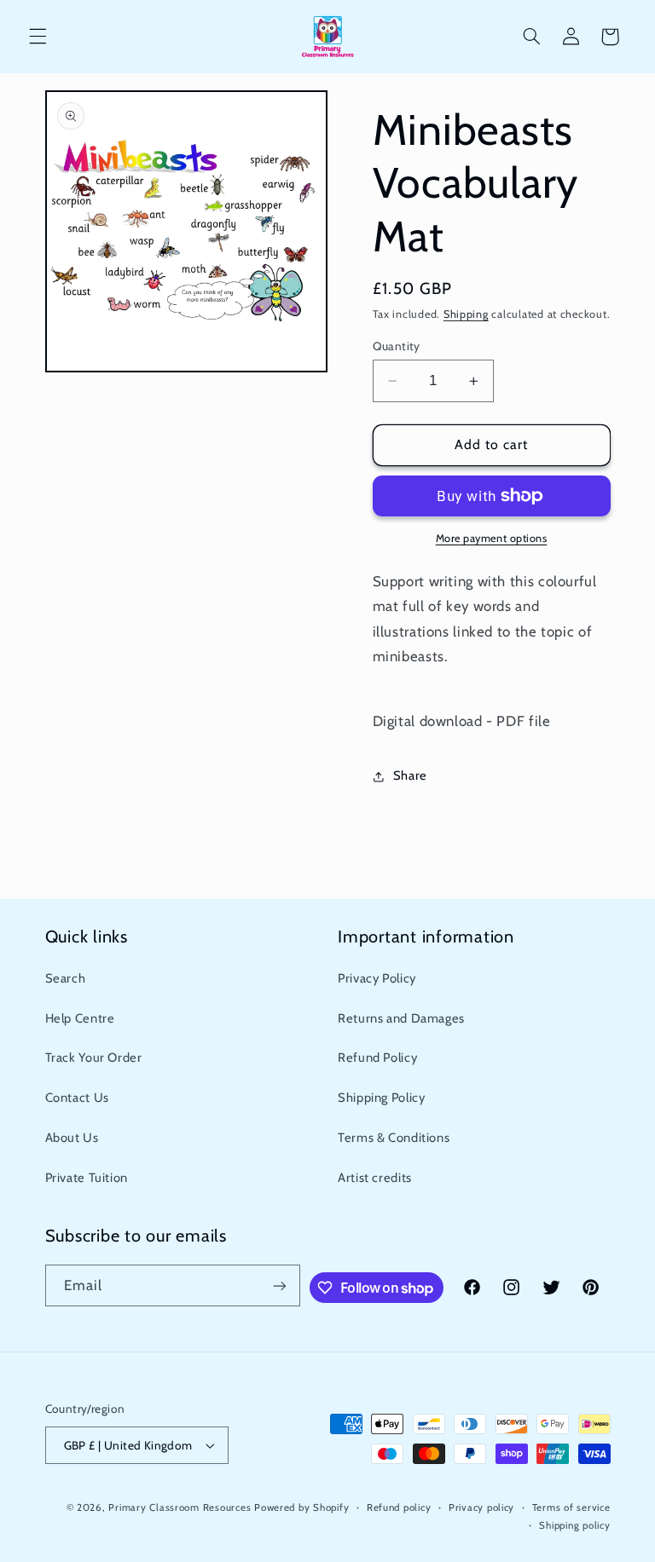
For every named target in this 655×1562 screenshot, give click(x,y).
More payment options (492, 538)
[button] (37, 36)
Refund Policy (377, 1057)
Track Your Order (93, 1057)
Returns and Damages (401, 1018)
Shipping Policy (381, 1097)
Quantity (396, 346)
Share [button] (410, 775)
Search (65, 978)
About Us (72, 1137)
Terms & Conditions (393, 1137)
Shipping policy (574, 1525)
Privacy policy (481, 1507)
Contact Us (77, 1097)
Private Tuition (86, 1177)
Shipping (466, 314)
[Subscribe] (279, 1285)
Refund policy (399, 1507)
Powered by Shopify (301, 1507)
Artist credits (375, 1177)
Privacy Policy (377, 978)
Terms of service (571, 1507)
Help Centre (80, 1018)
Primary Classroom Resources (179, 1507)
